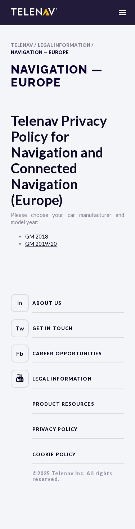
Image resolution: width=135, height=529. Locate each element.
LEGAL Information (62, 379)
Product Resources (63, 404)
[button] (122, 12)
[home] (34, 12)
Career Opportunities (67, 353)
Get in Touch (52, 328)
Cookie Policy (54, 454)
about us (47, 303)
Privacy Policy (54, 429)
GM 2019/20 (41, 243)
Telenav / (23, 45)
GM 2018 (36, 236)
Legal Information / (65, 45)
